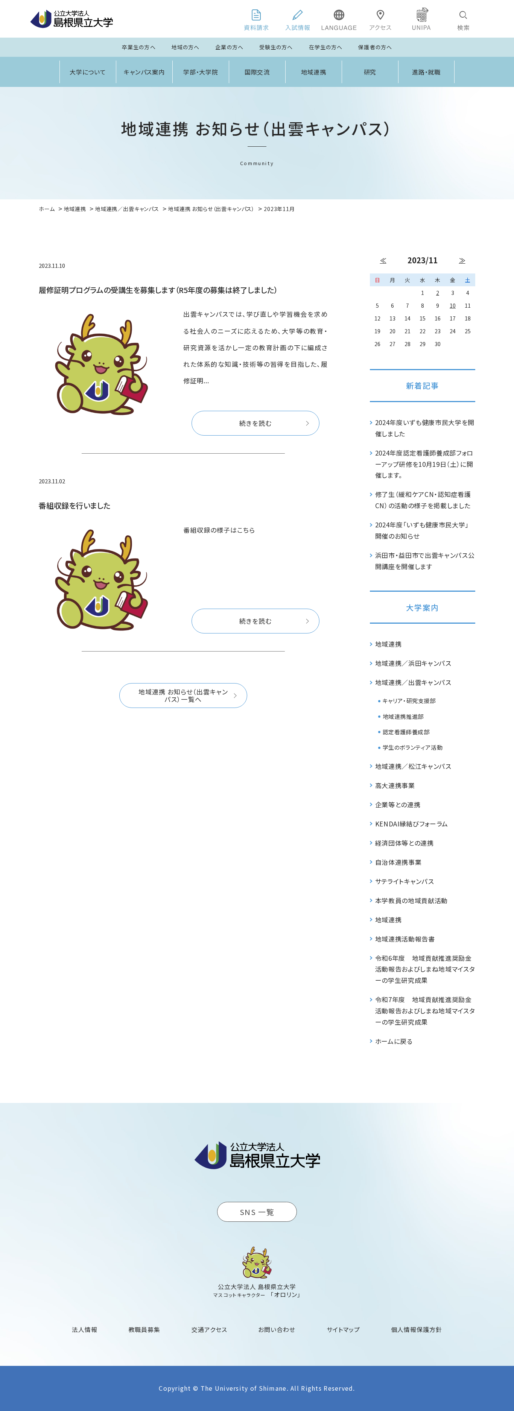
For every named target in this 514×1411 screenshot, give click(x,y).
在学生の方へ (326, 47)
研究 (370, 71)
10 (453, 305)
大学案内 (422, 607)
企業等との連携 (398, 804)
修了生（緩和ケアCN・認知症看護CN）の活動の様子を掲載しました (423, 499)
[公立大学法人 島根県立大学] (71, 18)
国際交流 (257, 71)
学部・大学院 (201, 71)
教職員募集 (145, 1329)
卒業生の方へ (139, 47)
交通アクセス (209, 1329)
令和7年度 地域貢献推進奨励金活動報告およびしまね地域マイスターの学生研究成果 (425, 1011)
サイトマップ (343, 1329)
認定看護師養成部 (406, 732)
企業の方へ (229, 47)
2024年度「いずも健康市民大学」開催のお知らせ (422, 530)
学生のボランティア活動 (413, 747)
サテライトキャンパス (404, 881)
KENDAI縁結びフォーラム (412, 823)
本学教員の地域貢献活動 (411, 900)
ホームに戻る (394, 1041)
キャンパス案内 (144, 71)
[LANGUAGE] (339, 19)
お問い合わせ (276, 1329)
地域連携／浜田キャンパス (413, 663)
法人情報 (84, 1329)
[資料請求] (256, 19)
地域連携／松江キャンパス (413, 766)
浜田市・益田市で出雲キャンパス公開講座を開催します (425, 560)
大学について (88, 71)
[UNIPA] (422, 19)
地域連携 (314, 71)
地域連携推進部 (403, 716)
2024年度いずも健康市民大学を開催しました (425, 428)
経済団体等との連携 (404, 843)
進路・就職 (426, 71)
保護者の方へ (375, 47)
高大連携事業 (395, 785)
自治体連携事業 (398, 862)
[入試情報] (297, 19)
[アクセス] (380, 19)
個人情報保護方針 (416, 1329)
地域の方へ (186, 47)
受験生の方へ (276, 47)
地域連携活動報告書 (405, 938)
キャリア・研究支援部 (409, 701)
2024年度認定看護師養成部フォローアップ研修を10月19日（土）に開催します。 (424, 464)
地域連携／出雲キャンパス (413, 682)
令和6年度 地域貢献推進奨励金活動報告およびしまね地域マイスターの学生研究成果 (425, 969)
